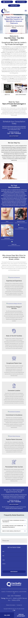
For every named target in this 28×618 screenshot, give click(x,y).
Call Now (7, 615)
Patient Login (14, 5)
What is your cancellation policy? (11, 531)
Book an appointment (21, 615)
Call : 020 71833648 (14, 596)
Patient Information (10, 605)
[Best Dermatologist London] (5, 10)
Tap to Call (8, 1)
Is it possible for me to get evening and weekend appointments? (12, 526)
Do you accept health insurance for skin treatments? (13, 521)
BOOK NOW (14, 31)
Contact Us (19, 605)
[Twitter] (14, 610)
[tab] (14, 521)
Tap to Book (22, 1)
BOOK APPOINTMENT (14, 136)
